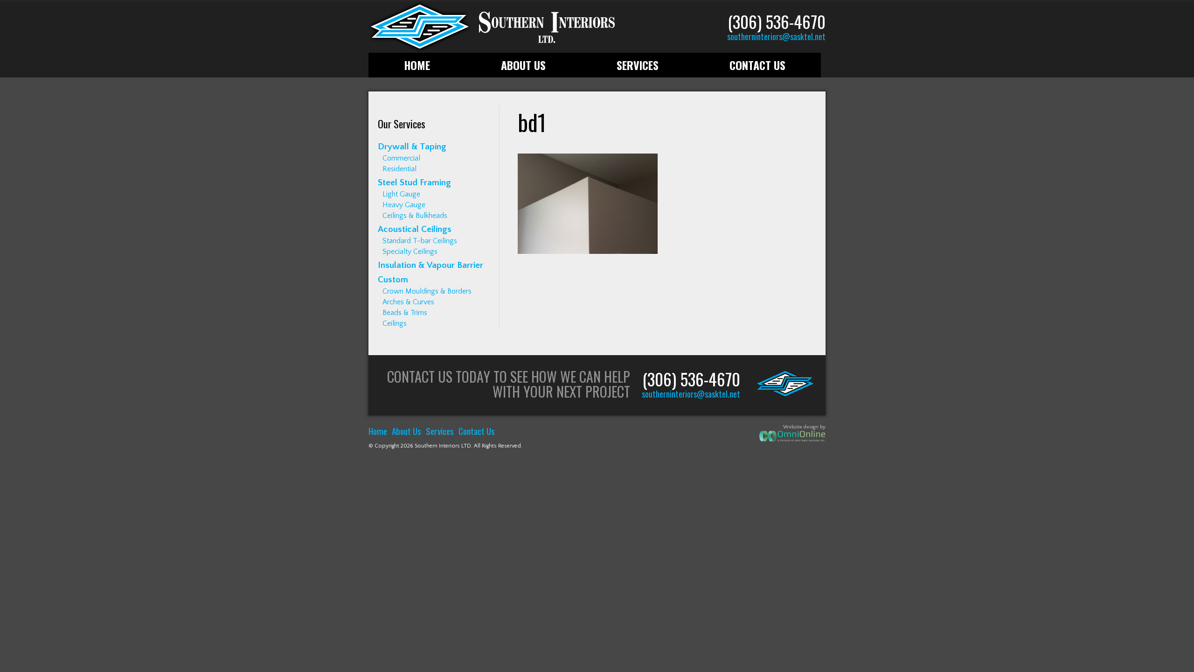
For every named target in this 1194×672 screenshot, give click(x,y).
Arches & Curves (408, 302)
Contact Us (757, 64)
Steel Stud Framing (414, 183)
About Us (523, 64)
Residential (399, 169)
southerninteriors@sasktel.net (776, 36)
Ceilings (394, 323)
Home (417, 64)
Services (638, 64)
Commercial (401, 158)
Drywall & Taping (412, 147)
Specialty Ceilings (409, 251)
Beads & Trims (404, 312)
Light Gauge (401, 194)
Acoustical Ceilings (414, 229)
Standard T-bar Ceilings (419, 241)
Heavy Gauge (403, 205)
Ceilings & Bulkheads (414, 215)
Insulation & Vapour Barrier (430, 265)
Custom (393, 280)
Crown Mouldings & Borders (427, 291)
